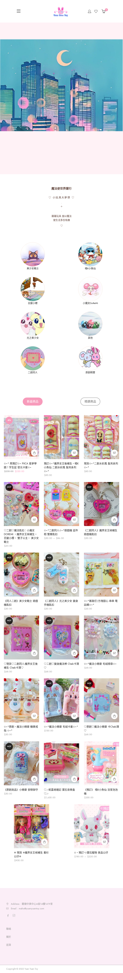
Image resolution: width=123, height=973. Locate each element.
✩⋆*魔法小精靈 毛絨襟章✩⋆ (100, 664)
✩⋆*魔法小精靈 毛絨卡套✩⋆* (61, 727)
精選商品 (90, 401)
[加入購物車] (34, 453)
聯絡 (8, 928)
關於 (8, 936)
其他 (90, 337)
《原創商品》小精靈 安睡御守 (21, 790)
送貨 (8, 944)
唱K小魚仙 (90, 268)
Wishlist (96, 11)
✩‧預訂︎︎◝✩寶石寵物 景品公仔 (91, 852)
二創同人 (32, 372)
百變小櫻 (32, 303)
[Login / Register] (89, 11)
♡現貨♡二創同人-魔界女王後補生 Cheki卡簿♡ (21, 666)
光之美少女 (33, 337)
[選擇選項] (74, 453)
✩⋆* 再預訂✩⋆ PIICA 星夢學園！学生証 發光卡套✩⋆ (20, 465)
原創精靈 (90, 372)
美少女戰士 (33, 268)
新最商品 (32, 401)
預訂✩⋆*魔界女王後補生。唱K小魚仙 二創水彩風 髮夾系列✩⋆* (61, 467)
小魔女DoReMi (90, 303)
